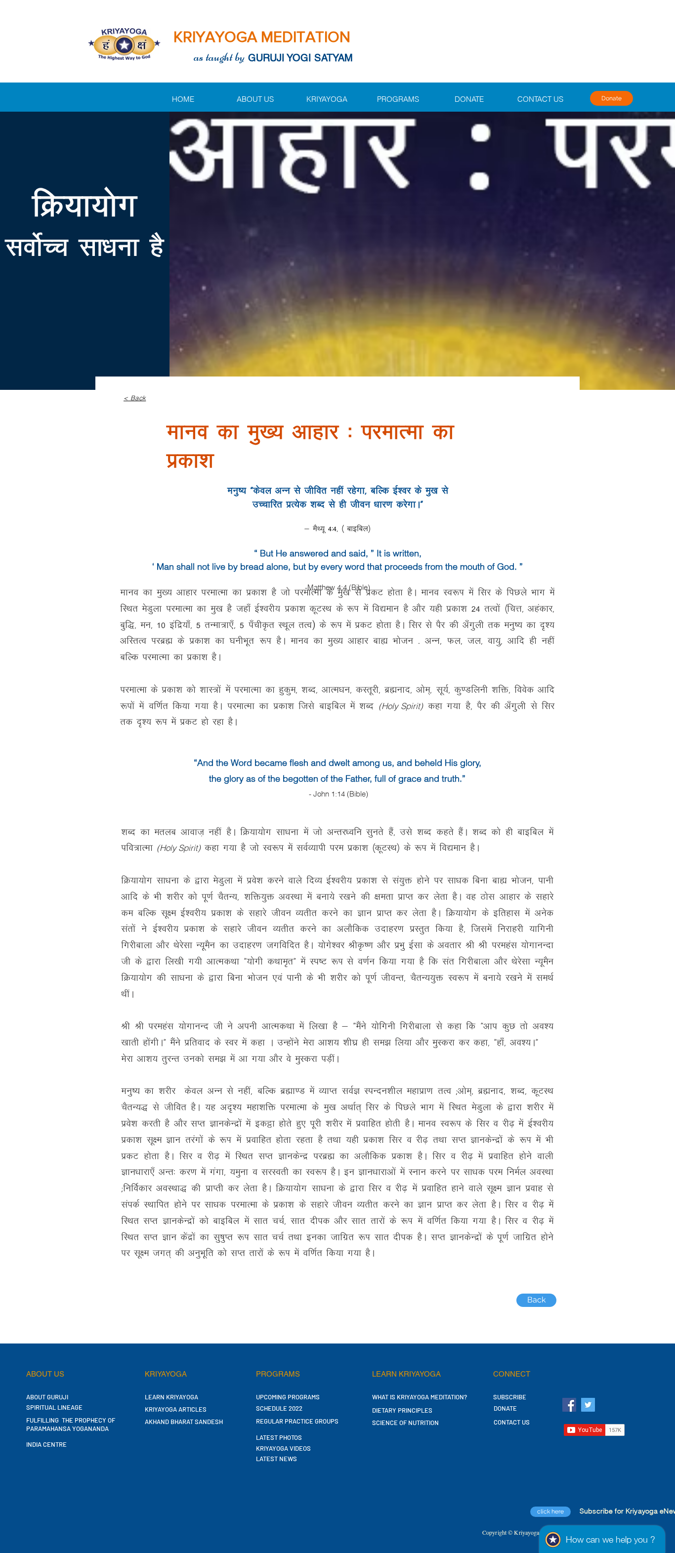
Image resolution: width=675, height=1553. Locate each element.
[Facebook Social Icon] (569, 1405)
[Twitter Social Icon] (588, 1405)
